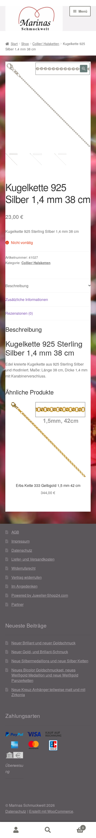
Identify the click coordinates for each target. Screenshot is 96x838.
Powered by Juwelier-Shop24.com (39, 595)
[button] (83, 68)
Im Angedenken (24, 586)
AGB (15, 532)
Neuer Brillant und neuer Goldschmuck (43, 643)
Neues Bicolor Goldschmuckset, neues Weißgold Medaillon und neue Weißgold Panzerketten (44, 675)
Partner (17, 604)
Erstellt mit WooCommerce (51, 811)
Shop (25, 43)
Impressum (20, 541)
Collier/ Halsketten (45, 43)
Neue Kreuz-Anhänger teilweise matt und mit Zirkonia (48, 692)
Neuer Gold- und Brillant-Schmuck (39, 651)
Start (14, 43)
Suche (48, 830)
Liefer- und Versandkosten (33, 559)
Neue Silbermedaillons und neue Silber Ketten (49, 660)
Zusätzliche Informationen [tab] (26, 299)
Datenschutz (21, 550)
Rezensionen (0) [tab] (19, 313)
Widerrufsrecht (23, 568)
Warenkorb (74, 826)
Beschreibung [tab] (16, 285)
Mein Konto (16, 830)
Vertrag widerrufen (26, 577)
